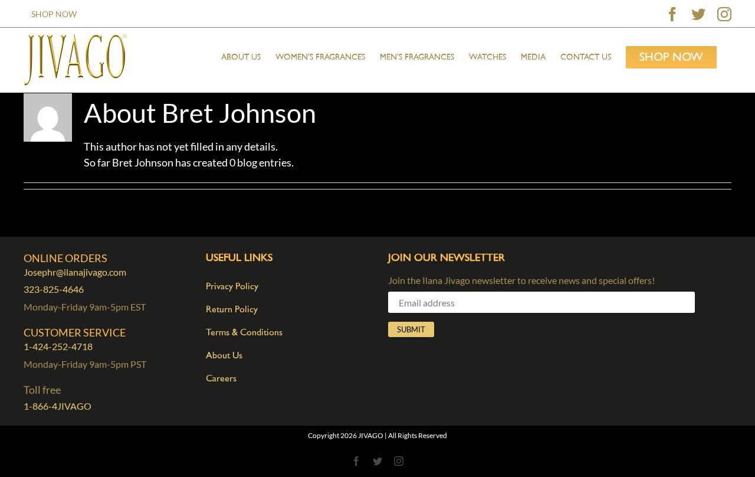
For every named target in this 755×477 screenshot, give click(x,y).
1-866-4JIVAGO (57, 405)
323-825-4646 (54, 289)
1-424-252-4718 (58, 346)
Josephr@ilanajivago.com (75, 271)
